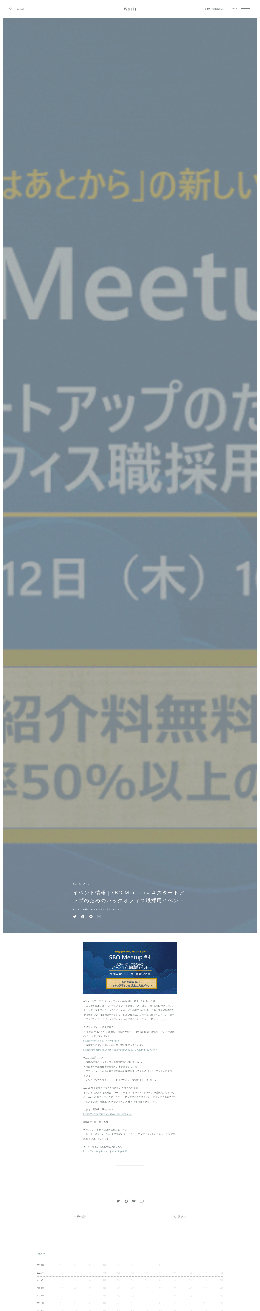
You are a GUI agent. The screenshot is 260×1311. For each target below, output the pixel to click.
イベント (77, 909)
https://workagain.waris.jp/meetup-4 (103, 1151)
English (20, 9)
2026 (39, 1265)
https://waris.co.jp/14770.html (100, 1040)
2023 (39, 1288)
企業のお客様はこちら (214, 9)
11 (204, 1272)
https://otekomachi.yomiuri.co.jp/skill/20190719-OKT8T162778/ (119, 1049)
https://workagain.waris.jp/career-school (105, 1113)
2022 (39, 1295)
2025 (39, 1272)
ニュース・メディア (82, 884)
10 (189, 1272)
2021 (39, 1303)
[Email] (99, 916)
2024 (39, 1280)
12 (219, 1272)
